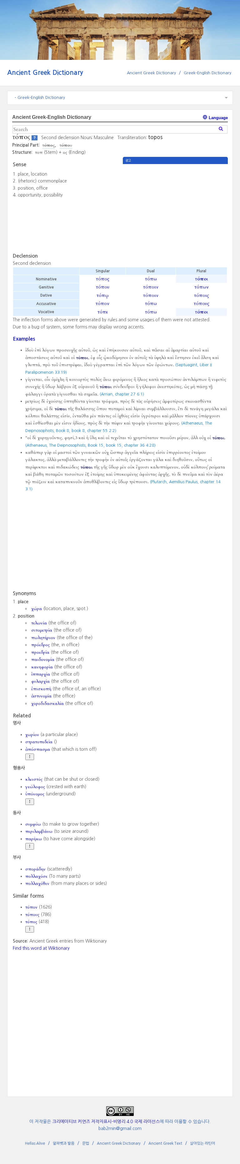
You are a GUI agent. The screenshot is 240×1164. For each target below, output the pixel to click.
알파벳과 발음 (63, 1143)
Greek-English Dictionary (207, 73)
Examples (24, 338)
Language (218, 117)
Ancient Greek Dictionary (45, 72)
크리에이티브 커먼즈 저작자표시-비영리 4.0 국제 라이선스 (106, 1121)
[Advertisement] (175, 207)
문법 (85, 1143)
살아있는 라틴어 (202, 1143)
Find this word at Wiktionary (41, 948)
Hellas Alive (35, 1143)
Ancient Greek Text (165, 1143)
